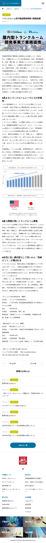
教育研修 (28, 508)
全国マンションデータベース (11, 490)
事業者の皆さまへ (8, 501)
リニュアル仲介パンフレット (34, 490)
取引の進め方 (29, 485)
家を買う (28, 475)
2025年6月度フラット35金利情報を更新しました (18, 425)
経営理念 (28, 504)
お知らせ (6, 14)
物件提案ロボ (6, 485)
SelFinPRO (6, 504)
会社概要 (28, 497)
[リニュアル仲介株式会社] (10, 3)
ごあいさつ (29, 501)
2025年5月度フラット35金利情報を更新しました (18, 435)
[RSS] (23, 469)
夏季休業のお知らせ (9, 383)
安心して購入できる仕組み (34, 482)
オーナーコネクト (8, 482)
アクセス (28, 512)
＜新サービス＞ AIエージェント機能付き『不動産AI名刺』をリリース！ (22, 394)
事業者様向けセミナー (9, 508)
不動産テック (6, 475)
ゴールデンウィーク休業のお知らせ (14, 406)
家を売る (5, 497)
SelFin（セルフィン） (9, 478)
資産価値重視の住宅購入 (33, 478)
